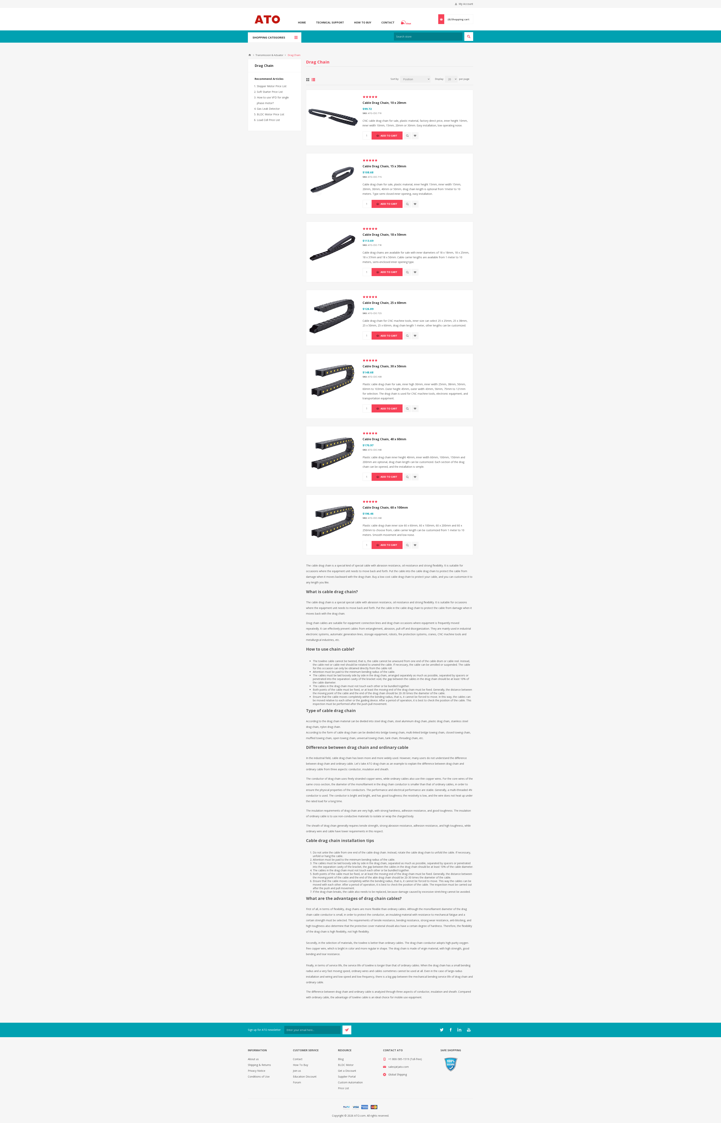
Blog (341, 1059)
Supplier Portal (347, 1076)
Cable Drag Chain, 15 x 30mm (384, 166)
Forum (297, 1082)
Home (302, 22)
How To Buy (362, 22)
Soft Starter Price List (270, 92)
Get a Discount (347, 1070)
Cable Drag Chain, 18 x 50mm (384, 235)
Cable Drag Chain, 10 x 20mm (384, 103)
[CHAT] (406, 22)
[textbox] (428, 36)
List (313, 79)
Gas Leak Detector (268, 108)
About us (253, 1059)
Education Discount (305, 1076)
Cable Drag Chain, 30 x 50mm (384, 366)
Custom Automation (350, 1082)
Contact (387, 22)
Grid (307, 79)
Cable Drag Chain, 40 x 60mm (384, 439)
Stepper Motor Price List (272, 86)
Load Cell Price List (268, 120)
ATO (250, 55)
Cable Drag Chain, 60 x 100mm (385, 507)
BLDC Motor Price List (270, 114)
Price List (343, 1088)
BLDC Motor (346, 1065)
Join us (297, 1070)
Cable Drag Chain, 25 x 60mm (384, 303)
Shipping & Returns (259, 1065)
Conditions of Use (259, 1076)
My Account (466, 4)
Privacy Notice (256, 1070)
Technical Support (330, 22)
